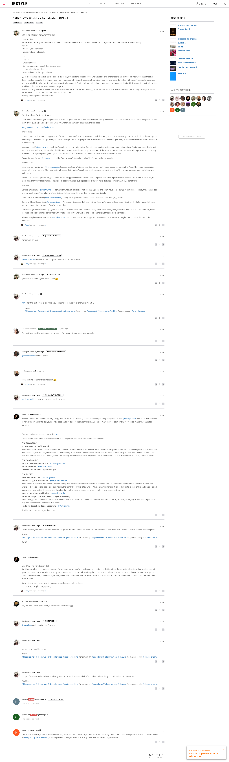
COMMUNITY (118, 3)
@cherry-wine (45, 190)
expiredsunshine (29, 329)
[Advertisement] (192, 136)
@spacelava (41, 147)
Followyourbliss (28, 371)
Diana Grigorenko (29, 601)
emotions (26, 414)
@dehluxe (46, 158)
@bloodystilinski (53, 202)
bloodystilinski (28, 352)
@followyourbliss (29, 399)
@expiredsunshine (53, 197)
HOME (91, 3)
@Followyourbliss (52, 167)
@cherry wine (56, 699)
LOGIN (215, 4)
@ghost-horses (52, 236)
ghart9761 (26, 715)
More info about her (46, 127)
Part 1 (24, 303)
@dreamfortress (53, 255)
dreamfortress (28, 31)
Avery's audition (28, 127)
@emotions (50, 621)
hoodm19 (25, 730)
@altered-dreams (138, 311)
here (58, 434)
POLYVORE (136, 3)
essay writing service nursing (36, 737)
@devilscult (54, 274)
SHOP (102, 3)
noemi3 (25, 699)
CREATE (202, 4)
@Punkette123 (58, 217)
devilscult (26, 236)
